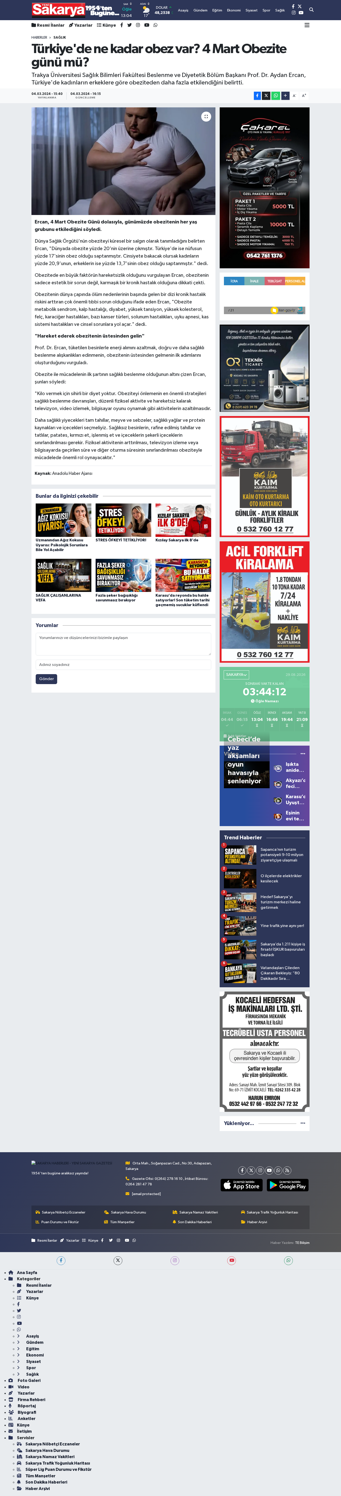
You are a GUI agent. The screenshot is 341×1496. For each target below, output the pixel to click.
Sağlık (32, 1374)
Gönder (46, 679)
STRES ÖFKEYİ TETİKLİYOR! (121, 540)
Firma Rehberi (31, 1400)
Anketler (26, 1419)
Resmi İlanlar (51, 25)
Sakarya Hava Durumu (128, 1212)
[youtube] (231, 1260)
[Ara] (311, 10)
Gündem (34, 1342)
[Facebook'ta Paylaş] (257, 96)
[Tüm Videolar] (303, 754)
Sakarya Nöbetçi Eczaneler (63, 1212)
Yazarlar (83, 25)
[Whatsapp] (278, 1170)
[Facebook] (242, 1170)
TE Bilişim (302, 1243)
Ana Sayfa (27, 1273)
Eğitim (32, 1349)
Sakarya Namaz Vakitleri (198, 1212)
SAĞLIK (59, 37)
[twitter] (118, 1260)
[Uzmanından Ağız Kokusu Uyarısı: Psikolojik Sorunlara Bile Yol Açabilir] (63, 520)
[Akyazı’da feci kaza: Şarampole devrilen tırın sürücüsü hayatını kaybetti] (278, 784)
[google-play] (288, 1185)
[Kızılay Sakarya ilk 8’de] (183, 520)
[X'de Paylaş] (266, 96)
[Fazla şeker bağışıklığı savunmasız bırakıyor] (123, 575)
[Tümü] (303, 1123)
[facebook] (61, 1260)
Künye (109, 25)
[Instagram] (260, 1170)
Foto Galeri (28, 1380)
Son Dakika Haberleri (195, 1222)
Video (23, 1387)
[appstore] (242, 1185)
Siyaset (33, 1361)
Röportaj (26, 1406)
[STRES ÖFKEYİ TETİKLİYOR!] (123, 520)
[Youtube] (269, 1170)
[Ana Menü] (307, 25)
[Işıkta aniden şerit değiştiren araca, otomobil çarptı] (278, 767)
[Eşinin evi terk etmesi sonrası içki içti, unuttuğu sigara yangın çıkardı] (278, 816)
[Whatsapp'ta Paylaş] (275, 96)
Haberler (39, 37)
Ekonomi (34, 1355)
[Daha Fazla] (285, 96)
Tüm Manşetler (122, 1222)
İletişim (24, 1431)
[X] (251, 1170)
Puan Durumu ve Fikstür (60, 1222)
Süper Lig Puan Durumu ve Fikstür (58, 1469)
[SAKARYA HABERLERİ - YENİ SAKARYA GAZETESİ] (75, 10)
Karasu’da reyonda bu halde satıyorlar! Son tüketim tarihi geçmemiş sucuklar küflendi (182, 600)
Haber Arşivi (257, 1222)
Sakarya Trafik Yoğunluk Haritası (272, 1212)
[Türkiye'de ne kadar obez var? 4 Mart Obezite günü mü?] (123, 161)
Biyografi (26, 1412)
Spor (30, 1368)
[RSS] (287, 1170)
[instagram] (174, 1260)
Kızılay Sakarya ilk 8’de (177, 540)
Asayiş (32, 1336)
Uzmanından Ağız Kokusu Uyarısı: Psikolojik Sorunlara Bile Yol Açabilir (62, 545)
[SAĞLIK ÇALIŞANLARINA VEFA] (63, 575)
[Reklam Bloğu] (265, 188)
